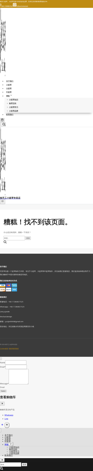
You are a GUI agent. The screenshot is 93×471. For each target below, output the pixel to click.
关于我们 (9, 81)
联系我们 (9, 114)
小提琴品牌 (13, 111)
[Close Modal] (1, 359)
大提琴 (9, 88)
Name (2, 362)
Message (4, 383)
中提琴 (9, 92)
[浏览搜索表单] (3, 124)
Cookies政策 (4, 348)
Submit (3, 391)
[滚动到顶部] (2, 425)
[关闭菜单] (0, 430)
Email (3, 367)
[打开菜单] (2, 201)
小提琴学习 (13, 107)
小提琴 (9, 85)
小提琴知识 (13, 99)
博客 (7, 444)
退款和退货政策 (14, 348)
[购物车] (2, 120)
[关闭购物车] (2, 404)
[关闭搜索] (2, 460)
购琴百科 (12, 103)
